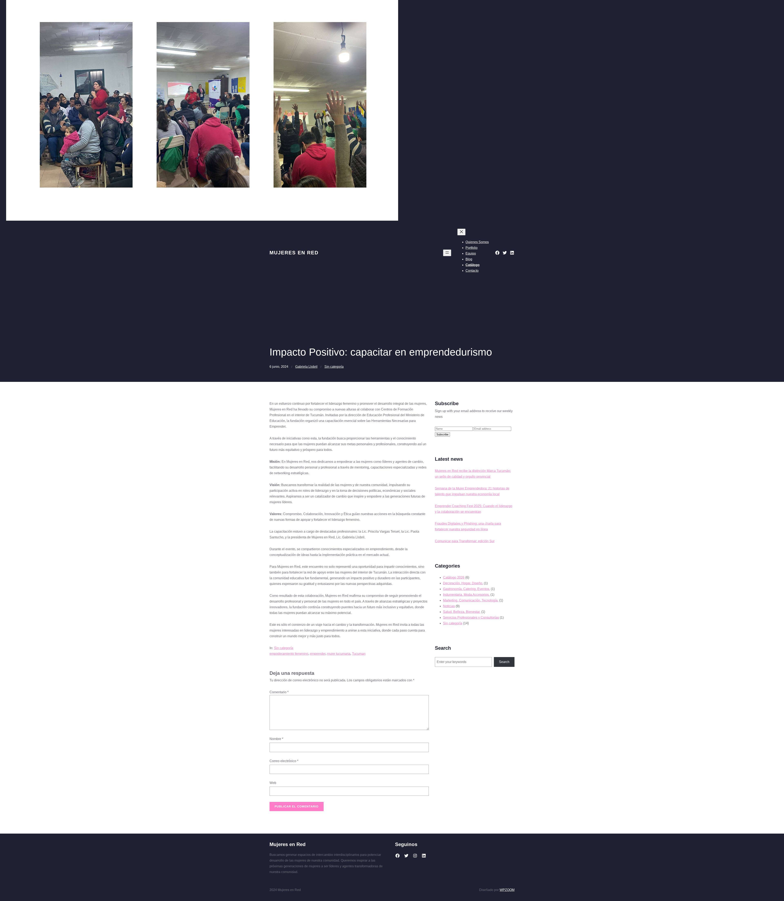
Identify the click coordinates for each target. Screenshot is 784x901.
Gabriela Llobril (306, 366)
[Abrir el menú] (447, 252)
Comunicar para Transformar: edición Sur (464, 541)
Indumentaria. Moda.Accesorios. (466, 594)
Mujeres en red (294, 252)
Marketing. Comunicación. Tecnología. (470, 600)
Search (504, 662)
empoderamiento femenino (289, 653)
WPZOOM (507, 890)
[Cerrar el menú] (461, 232)
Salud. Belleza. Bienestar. (461, 612)
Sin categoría (334, 366)
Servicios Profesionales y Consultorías (471, 617)
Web (273, 783)
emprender (317, 653)
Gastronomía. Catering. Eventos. (466, 589)
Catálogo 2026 (453, 577)
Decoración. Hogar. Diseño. (463, 583)
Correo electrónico (284, 761)
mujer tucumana (338, 653)
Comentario (279, 692)
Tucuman (358, 653)
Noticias (449, 606)
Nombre (276, 739)
